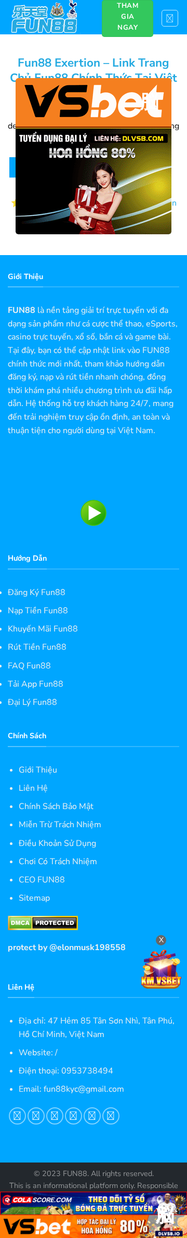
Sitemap (34, 898)
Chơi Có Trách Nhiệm (58, 861)
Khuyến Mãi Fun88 (43, 629)
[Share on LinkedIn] (110, 1116)
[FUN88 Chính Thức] (47, 17)
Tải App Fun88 (35, 684)
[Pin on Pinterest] (92, 1116)
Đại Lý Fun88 (32, 702)
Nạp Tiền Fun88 (38, 610)
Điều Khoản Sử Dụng (57, 843)
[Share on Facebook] (36, 1116)
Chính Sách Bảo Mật (56, 806)
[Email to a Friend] (73, 1116)
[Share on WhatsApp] (17, 1116)
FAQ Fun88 (29, 666)
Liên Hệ (33, 788)
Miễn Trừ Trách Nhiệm (60, 824)
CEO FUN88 (42, 880)
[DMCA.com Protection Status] (43, 922)
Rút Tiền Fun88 (37, 647)
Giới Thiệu (38, 770)
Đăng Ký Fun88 (36, 592)
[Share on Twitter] (54, 1116)
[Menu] (170, 18)
